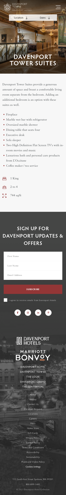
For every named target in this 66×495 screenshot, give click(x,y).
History (33, 399)
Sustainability (33, 456)
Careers (33, 418)
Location (19, 17)
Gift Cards (33, 432)
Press (33, 423)
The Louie (33, 376)
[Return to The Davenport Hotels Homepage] (33, 344)
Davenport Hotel (33, 366)
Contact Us (32, 404)
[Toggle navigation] (58, 7)
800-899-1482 (33, 484)
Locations (33, 413)
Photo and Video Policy (33, 461)
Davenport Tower (33, 371)
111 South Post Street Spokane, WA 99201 (33, 479)
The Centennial (33, 386)
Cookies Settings (33, 466)
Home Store (33, 428)
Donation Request (33, 408)
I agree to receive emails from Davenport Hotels (32, 300)
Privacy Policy (33, 437)
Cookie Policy (33, 442)
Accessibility (33, 452)
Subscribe (33, 289)
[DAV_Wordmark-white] (33, 355)
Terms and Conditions (33, 447)
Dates (43, 17)
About (33, 394)
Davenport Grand (33, 381)
